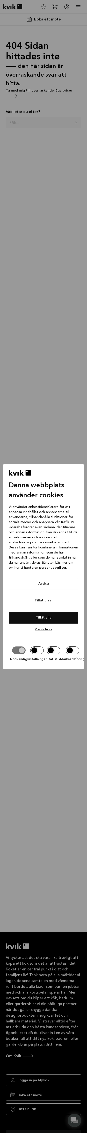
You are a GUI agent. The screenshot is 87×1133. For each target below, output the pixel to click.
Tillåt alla (43, 617)
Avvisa (43, 583)
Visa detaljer (43, 629)
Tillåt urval (43, 600)
